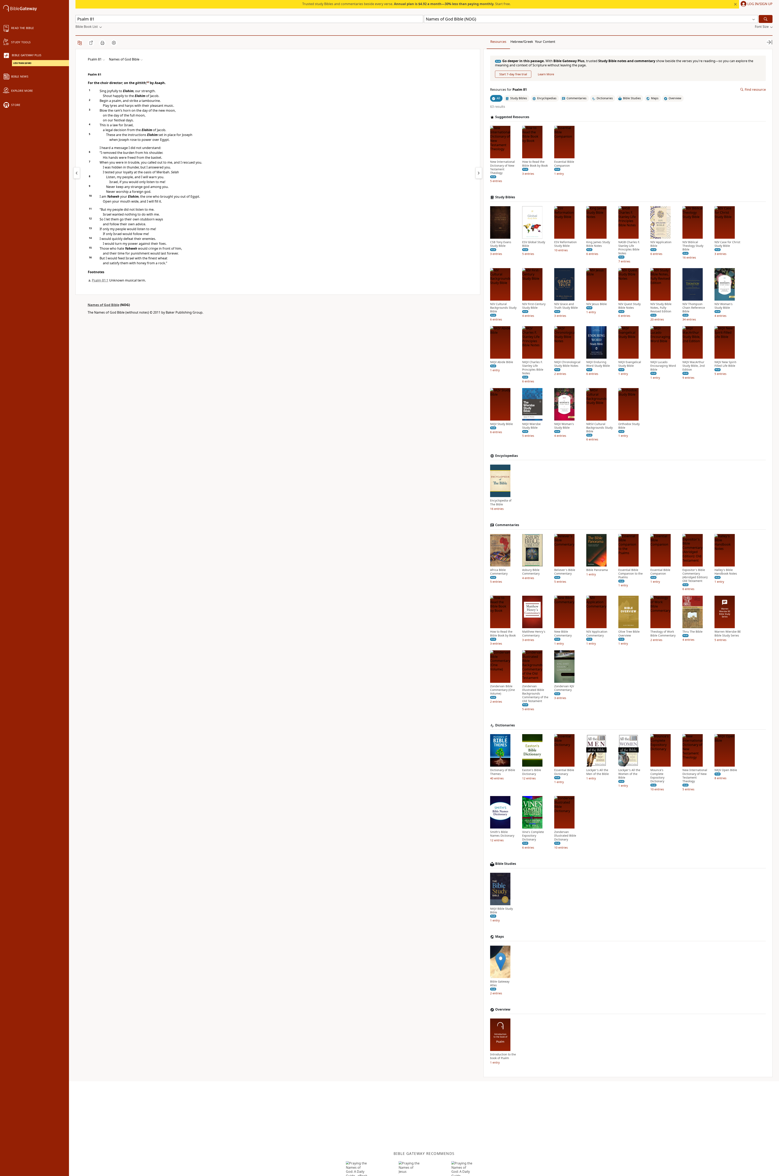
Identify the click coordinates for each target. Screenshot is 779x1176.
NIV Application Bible (660, 244)
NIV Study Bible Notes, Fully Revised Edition (660, 307)
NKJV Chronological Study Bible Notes (567, 364)
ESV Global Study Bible (533, 244)
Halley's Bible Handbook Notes (725, 571)
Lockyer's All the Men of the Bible (597, 772)
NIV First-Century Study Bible (534, 306)
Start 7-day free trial (513, 74)
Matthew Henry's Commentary (533, 633)
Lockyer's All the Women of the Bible (629, 773)
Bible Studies (505, 864)
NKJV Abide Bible (501, 362)
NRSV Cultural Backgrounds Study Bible (599, 427)
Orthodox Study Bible (629, 425)
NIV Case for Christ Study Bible (727, 244)
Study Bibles (505, 197)
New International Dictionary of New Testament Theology (502, 167)
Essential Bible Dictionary (564, 772)
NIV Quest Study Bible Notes (629, 306)
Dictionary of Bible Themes (502, 772)
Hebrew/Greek (521, 41)
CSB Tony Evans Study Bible (500, 244)
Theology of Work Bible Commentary (663, 633)
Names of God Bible (103, 305)
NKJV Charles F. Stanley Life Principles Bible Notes (532, 367)
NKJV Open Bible (725, 770)
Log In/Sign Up (760, 4)
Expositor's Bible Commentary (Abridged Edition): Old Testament (695, 575)
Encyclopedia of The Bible (500, 502)
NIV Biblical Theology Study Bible (692, 245)
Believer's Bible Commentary (564, 571)
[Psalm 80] (76, 173)
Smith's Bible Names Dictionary (502, 833)
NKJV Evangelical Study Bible (629, 364)
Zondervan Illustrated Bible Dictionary (565, 835)
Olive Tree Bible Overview (629, 633)
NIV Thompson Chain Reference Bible (693, 307)
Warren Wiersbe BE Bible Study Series (727, 633)
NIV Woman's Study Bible (723, 306)
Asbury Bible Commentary (531, 571)
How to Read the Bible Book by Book (535, 163)
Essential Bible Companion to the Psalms (630, 573)
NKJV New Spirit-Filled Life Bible (725, 364)
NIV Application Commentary (596, 633)
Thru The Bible (692, 631)
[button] (756, 4)
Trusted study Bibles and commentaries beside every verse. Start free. (406, 4)
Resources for (508, 89)
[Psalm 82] (479, 173)
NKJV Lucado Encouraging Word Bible (663, 365)
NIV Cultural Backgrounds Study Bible (503, 307)
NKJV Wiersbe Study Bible (531, 425)
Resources (498, 41)
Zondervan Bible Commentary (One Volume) (502, 689)
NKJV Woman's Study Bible (564, 425)
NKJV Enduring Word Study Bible (598, 364)
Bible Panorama (597, 570)
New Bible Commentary (563, 633)
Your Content (545, 41)
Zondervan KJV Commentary (564, 688)
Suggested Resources (512, 117)
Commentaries (507, 525)
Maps (499, 936)
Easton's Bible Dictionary (531, 772)
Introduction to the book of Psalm (503, 1056)
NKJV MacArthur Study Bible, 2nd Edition (693, 365)
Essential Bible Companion (564, 163)
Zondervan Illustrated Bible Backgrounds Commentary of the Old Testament (535, 693)
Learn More (546, 74)
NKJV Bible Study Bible (501, 910)
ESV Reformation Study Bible (565, 244)
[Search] (766, 19)
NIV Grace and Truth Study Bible (566, 306)
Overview (502, 1009)
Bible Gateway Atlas (499, 983)
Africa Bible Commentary (499, 571)
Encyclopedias (506, 456)
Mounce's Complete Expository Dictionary (657, 775)
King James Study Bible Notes (598, 244)
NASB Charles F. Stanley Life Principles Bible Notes (629, 247)
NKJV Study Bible (501, 424)
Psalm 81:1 (100, 280)
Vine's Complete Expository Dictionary (533, 835)
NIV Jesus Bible (596, 304)
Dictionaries (505, 725)
